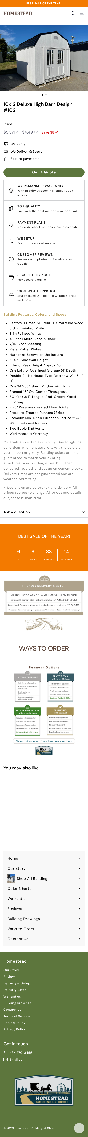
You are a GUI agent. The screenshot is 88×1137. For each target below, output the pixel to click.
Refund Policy (14, 1023)
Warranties (12, 996)
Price (7, 124)
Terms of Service (16, 1016)
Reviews (10, 977)
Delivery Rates (14, 990)
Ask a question (16, 512)
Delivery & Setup (16, 983)
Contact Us (12, 1010)
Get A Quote (44, 172)
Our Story (11, 970)
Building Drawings (17, 1003)
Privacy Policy (14, 1029)
